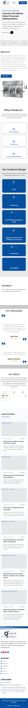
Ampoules (14, 205)
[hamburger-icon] (14, 3)
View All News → (6, 416)
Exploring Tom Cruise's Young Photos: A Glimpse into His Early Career (13, 575)
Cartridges (14, 268)
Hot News (22, 438)
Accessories (14, 253)
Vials (14, 189)
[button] (3, 43)
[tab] (10, 43)
